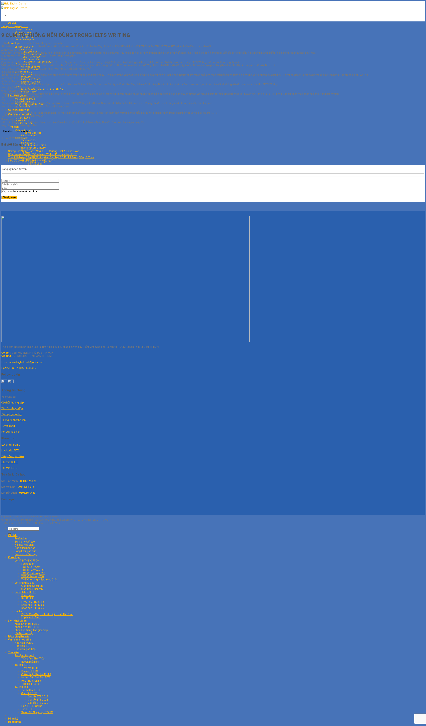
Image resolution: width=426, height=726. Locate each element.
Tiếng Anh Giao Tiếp (33, 658)
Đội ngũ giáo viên (18, 636)
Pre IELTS (27, 598)
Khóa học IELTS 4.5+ (33, 601)
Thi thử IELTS (9, 468)
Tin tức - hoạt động (12, 408)
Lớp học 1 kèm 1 (29, 91)
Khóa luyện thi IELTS (24, 101)
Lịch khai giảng (17, 620)
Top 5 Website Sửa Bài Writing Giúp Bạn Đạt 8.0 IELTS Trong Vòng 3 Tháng (51, 157)
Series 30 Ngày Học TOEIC (37, 712)
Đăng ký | (13, 718)
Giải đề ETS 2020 (38, 702)
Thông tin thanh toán (13, 420)
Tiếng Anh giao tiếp (12, 456)
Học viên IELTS (23, 645)
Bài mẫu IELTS (28, 143)
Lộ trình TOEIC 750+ (27, 560)
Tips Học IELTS (8, 27)
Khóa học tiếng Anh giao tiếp (31, 630)
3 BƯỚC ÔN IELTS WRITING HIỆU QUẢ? (31, 160)
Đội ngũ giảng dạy (11, 414)
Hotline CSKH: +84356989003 (19, 368)
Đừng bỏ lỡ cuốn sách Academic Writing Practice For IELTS (42, 154)
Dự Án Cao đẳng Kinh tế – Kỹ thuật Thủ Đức (42, 89)
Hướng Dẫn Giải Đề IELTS (33, 148)
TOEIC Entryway (30, 566)
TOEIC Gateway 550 (33, 570)
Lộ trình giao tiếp (24, 582)
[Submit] (9, 533)
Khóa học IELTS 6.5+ (33, 608)
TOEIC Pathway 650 (33, 573)
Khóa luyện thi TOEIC (25, 99)
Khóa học (14, 557)
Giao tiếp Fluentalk (32, 589)
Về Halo (12, 23)
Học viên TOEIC (24, 642)
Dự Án (18, 611)
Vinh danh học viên (19, 639)
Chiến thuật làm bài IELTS (33, 145)
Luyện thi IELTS (10, 450)
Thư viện (13, 652)
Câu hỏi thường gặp (24, 39)
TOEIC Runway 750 (30, 59)
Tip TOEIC (27, 709)
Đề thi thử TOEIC (31, 690)
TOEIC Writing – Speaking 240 (39, 579)
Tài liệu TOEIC (23, 687)
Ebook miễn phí (30, 661)
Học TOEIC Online (31, 706)
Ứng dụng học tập (25, 548)
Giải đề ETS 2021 (38, 699)
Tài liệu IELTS (22, 664)
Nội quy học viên (10, 431)
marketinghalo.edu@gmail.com (26, 362)
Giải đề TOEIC (29, 693)
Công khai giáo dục (25, 551)
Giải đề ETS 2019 (36, 162)
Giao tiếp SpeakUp (32, 585)
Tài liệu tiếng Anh (24, 655)
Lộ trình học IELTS (23, 72)
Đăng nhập (14, 721)
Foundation (27, 563)
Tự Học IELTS (22, 27)
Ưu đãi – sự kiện (24, 633)
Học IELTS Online (31, 680)
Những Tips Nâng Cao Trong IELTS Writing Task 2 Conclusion (43, 151)
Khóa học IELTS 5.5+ (31, 82)
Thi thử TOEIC (9, 462)
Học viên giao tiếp (25, 649)
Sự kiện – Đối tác (23, 29)
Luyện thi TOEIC (10, 444)
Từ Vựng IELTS (28, 140)
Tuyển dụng (8, 425)
